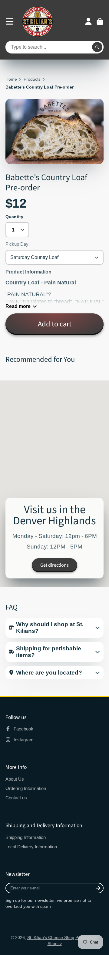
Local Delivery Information (31, 846)
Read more (18, 306)
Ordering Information (25, 788)
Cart (100, 21)
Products (32, 79)
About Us (14, 779)
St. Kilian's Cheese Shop (50, 937)
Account (88, 21)
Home (11, 79)
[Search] (97, 47)
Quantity (14, 216)
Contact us (16, 797)
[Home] (37, 21)
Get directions (54, 565)
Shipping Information (25, 837)
